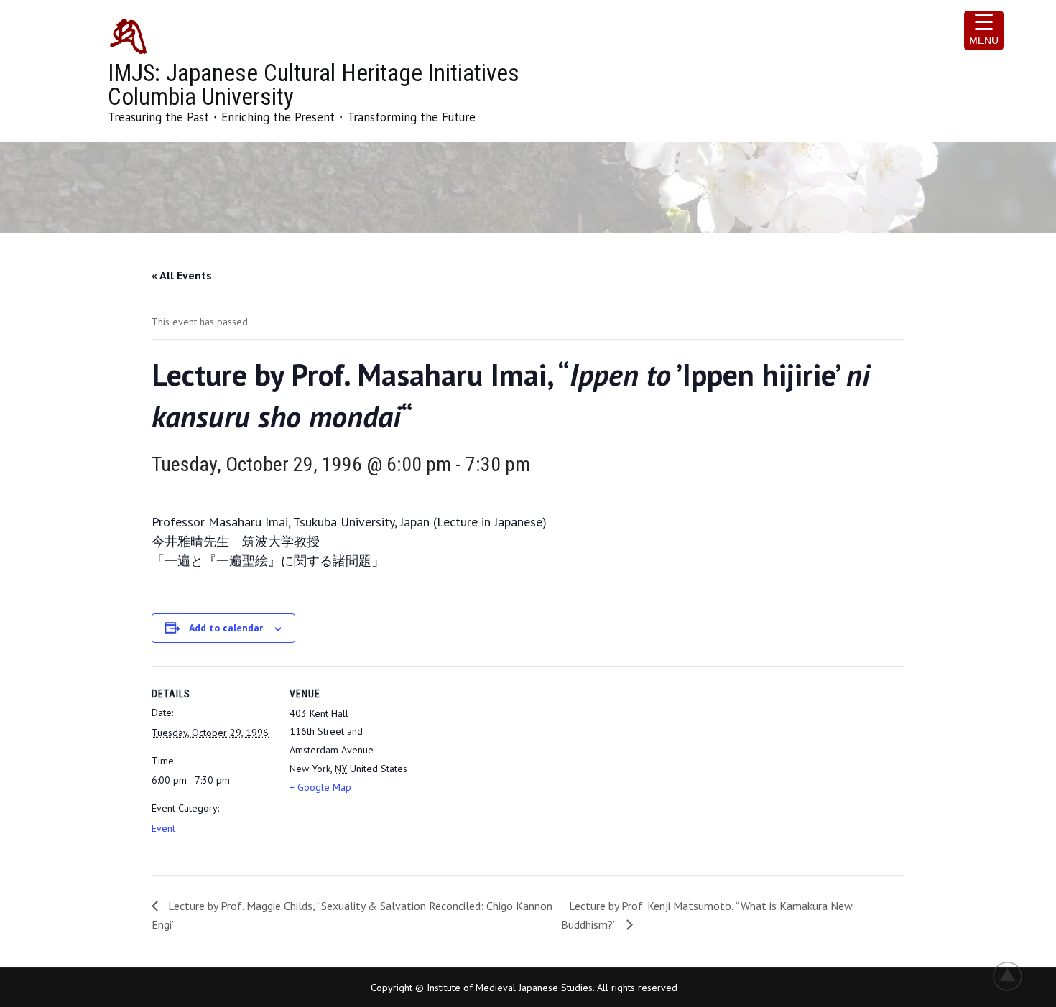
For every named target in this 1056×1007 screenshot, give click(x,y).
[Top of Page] (1015, 976)
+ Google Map (320, 787)
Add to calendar (226, 627)
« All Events (182, 275)
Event (163, 828)
